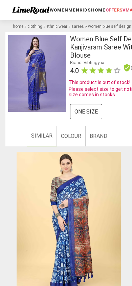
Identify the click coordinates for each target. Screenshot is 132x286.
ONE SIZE (86, 111)
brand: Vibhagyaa (87, 62)
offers (114, 10)
